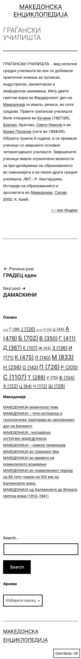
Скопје (61, 192)
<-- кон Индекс (64, 210)
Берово (10, 124)
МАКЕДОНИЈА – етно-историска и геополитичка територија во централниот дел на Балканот (39, 419)
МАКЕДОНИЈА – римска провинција (34, 444)
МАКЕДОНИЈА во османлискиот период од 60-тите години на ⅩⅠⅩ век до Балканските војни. (38, 476)
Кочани (44, 117)
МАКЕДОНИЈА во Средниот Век (31, 451)
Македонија (14, 104)
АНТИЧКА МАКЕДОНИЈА (25, 438)
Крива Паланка (17, 131)
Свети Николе (49, 124)
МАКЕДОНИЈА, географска (26, 432)
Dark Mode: (63, 653)
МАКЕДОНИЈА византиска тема (30, 407)
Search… (11, 538)
